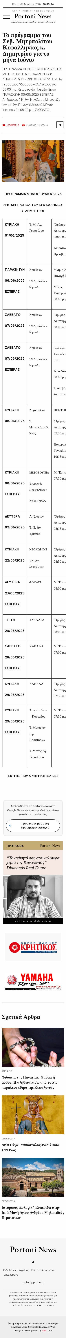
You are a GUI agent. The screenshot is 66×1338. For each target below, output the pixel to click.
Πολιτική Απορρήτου (43, 1270)
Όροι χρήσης (10, 1274)
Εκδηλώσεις (10, 1270)
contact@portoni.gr (33, 1282)
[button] (6, 17)
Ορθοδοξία (13, 125)
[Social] (33, 1263)
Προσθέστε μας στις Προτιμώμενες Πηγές (29, 825)
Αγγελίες (24, 1270)
